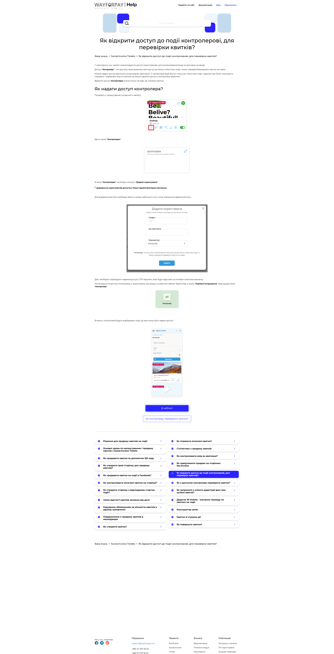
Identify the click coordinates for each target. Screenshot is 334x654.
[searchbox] (167, 23)
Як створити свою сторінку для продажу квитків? (126, 466)
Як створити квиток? (115, 526)
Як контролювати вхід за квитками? (197, 456)
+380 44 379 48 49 (140, 649)
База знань (101, 56)
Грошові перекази (227, 652)
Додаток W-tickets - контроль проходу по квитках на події (200, 500)
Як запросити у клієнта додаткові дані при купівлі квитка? (201, 491)
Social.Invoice (175, 647)
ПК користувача (226, 647)
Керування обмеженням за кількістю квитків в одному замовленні (130, 508)
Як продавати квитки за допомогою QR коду (128, 458)
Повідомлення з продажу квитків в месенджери (123, 518)
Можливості (199, 652)
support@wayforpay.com (143, 643)
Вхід (218, 5)
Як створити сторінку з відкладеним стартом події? (129, 491)
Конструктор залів (187, 509)
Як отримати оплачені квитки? (194, 441)
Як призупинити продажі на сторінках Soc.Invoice (198, 464)
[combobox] (167, 23)
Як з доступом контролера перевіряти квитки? (203, 483)
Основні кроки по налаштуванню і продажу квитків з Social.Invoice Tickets (128, 449)
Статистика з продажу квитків (194, 448)
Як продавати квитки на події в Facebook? (127, 475)
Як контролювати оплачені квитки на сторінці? (130, 483)
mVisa (172, 652)
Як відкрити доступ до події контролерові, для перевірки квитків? (203, 474)
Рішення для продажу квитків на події (125, 441)
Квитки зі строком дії (189, 517)
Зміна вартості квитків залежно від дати (126, 500)
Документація (205, 5)
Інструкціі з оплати (228, 643)
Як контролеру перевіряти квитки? (167, 418)
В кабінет (167, 408)
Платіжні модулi (201, 647)
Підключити (230, 5)
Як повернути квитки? (189, 524)
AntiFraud (173, 643)
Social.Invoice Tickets (123, 56)
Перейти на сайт (186, 5)
